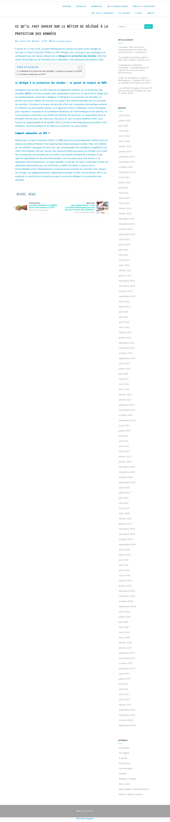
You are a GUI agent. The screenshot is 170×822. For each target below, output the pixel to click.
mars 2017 (124, 699)
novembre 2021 (127, 410)
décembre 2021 (127, 405)
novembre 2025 (127, 162)
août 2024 (124, 239)
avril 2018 (124, 632)
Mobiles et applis (127, 779)
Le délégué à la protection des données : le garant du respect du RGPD (50, 71)
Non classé (124, 784)
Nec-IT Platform (85, 811)
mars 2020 (124, 513)
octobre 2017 (126, 663)
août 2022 (124, 363)
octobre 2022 (126, 353)
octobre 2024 (126, 229)
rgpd (33, 194)
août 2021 (124, 425)
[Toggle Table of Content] (79, 67)
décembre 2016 (127, 710)
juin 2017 (123, 684)
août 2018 (124, 611)
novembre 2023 (127, 286)
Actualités (81, 6)
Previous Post (43, 205)
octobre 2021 (126, 415)
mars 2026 (124, 141)
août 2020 (124, 487)
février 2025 (125, 208)
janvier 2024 (125, 275)
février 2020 (125, 518)
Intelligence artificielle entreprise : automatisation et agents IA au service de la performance (133, 69)
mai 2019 (123, 565)
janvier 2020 (125, 524)
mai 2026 (123, 131)
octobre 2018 (126, 601)
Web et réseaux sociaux (117, 6)
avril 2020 (124, 508)
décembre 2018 (127, 591)
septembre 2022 (127, 358)
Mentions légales (85, 818)
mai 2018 (123, 627)
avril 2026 (124, 136)
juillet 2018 (125, 617)
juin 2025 (123, 188)
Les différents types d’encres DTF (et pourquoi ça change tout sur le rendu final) (135, 90)
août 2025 (124, 177)
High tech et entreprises (102, 13)
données (22, 194)
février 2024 (125, 270)
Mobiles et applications (144, 6)
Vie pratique (124, 13)
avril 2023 (124, 322)
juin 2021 (123, 436)
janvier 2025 (125, 213)
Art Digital (124, 753)
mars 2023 (124, 327)
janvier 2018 (125, 648)
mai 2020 (123, 503)
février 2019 (125, 580)
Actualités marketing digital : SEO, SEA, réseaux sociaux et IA (134, 58)
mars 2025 (124, 203)
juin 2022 (123, 374)
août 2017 (124, 673)
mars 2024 (124, 265)
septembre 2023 (127, 296)
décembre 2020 (127, 467)
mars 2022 (124, 389)
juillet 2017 (125, 679)
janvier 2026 (125, 151)
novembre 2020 (127, 472)
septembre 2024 (127, 234)
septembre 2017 (127, 668)
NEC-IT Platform (35, 8)
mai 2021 (123, 441)
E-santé (138, 13)
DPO (61, 140)
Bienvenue (67, 6)
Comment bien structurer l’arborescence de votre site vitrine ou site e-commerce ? (132, 50)
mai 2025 (123, 193)
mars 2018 (124, 637)
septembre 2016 (127, 725)
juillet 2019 (125, 555)
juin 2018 (123, 622)
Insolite (151, 13)
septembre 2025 (127, 172)
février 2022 (125, 394)
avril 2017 (124, 694)
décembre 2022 (127, 343)
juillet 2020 (125, 493)
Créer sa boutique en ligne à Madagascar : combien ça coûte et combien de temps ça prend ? (134, 80)
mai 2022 (123, 379)
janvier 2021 (125, 462)
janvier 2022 (125, 399)
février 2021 (125, 456)
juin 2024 (123, 250)
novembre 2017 (127, 658)
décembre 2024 (127, 219)
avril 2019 (124, 570)
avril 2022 (124, 384)
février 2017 (125, 704)
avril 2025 (124, 198)
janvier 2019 (125, 586)
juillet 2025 (125, 182)
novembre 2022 (127, 348)
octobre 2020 (126, 477)
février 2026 (125, 146)
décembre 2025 (127, 156)
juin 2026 (123, 125)
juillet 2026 (125, 120)
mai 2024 (123, 255)
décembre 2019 (127, 529)
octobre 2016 (126, 720)
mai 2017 (123, 689)
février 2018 (125, 642)
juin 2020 (123, 498)
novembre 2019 (127, 534)
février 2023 (125, 332)
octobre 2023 (126, 291)
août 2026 (124, 115)
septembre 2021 (127, 420)
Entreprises (124, 763)
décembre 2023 (127, 281)
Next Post (80, 206)
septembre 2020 (127, 482)
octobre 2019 (126, 539)
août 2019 (124, 549)
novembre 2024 (127, 224)
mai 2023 (123, 317)
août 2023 (124, 301)
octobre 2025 (126, 167)
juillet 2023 (125, 306)
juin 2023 (123, 312)
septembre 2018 (127, 606)
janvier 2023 (125, 337)
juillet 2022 (125, 368)
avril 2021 (124, 446)
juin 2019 (123, 560)
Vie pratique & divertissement (134, 789)
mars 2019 (124, 575)
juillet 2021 (125, 430)
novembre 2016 (127, 715)
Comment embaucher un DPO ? (32, 74)
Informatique (96, 6)
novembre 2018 (127, 596)
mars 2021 (124, 451)
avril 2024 (124, 260)
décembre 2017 (127, 653)
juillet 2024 (125, 244)
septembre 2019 (127, 544)
